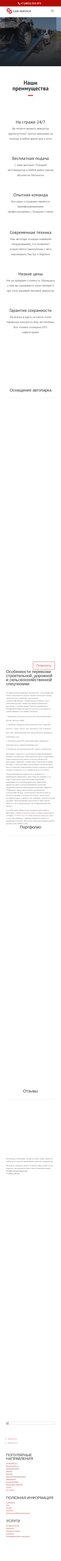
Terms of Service (44, 1420)
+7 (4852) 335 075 (21, 815)
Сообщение (10, 1399)
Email (8, 1389)
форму (43, 815)
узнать (30, 1278)
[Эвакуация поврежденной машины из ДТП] (30, 1082)
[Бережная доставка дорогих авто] (31, 1017)
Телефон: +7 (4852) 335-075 (30, 374)
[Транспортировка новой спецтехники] (30, 979)
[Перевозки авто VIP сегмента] (30, 1069)
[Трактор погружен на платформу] (30, 1025)
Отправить (17, 1409)
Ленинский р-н (11, 1463)
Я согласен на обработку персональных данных (28, 1404)
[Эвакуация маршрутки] (30, 1066)
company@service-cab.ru (15, 1312)
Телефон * (10, 1384)
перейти (30, 1230)
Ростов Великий (12, 1482)
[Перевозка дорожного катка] (30, 1079)
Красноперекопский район (16, 1476)
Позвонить (43, 665)
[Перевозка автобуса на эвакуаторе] (30, 1063)
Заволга (9, 1471)
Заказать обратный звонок (29, 1179)
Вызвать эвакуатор (23, 48)
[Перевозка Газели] (30, 944)
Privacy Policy (50, 1417)
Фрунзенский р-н (12, 1466)
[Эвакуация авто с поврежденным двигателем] (30, 1077)
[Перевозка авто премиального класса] (30, 873)
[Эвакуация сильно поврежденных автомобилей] (30, 1087)
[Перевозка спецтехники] (31, 1023)
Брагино (9, 1474)
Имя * (8, 1379)
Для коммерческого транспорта (18, 1536)
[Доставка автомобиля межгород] (30, 1061)
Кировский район (12, 1468)
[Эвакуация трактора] (30, 1015)
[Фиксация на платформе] (30, 1085)
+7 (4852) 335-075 (22, 35)
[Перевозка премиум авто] (31, 1020)
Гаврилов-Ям (11, 1479)
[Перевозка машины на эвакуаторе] (30, 1074)
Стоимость (10, 1533)
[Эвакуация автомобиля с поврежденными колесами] (30, 1071)
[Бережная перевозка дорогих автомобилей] (30, 908)
